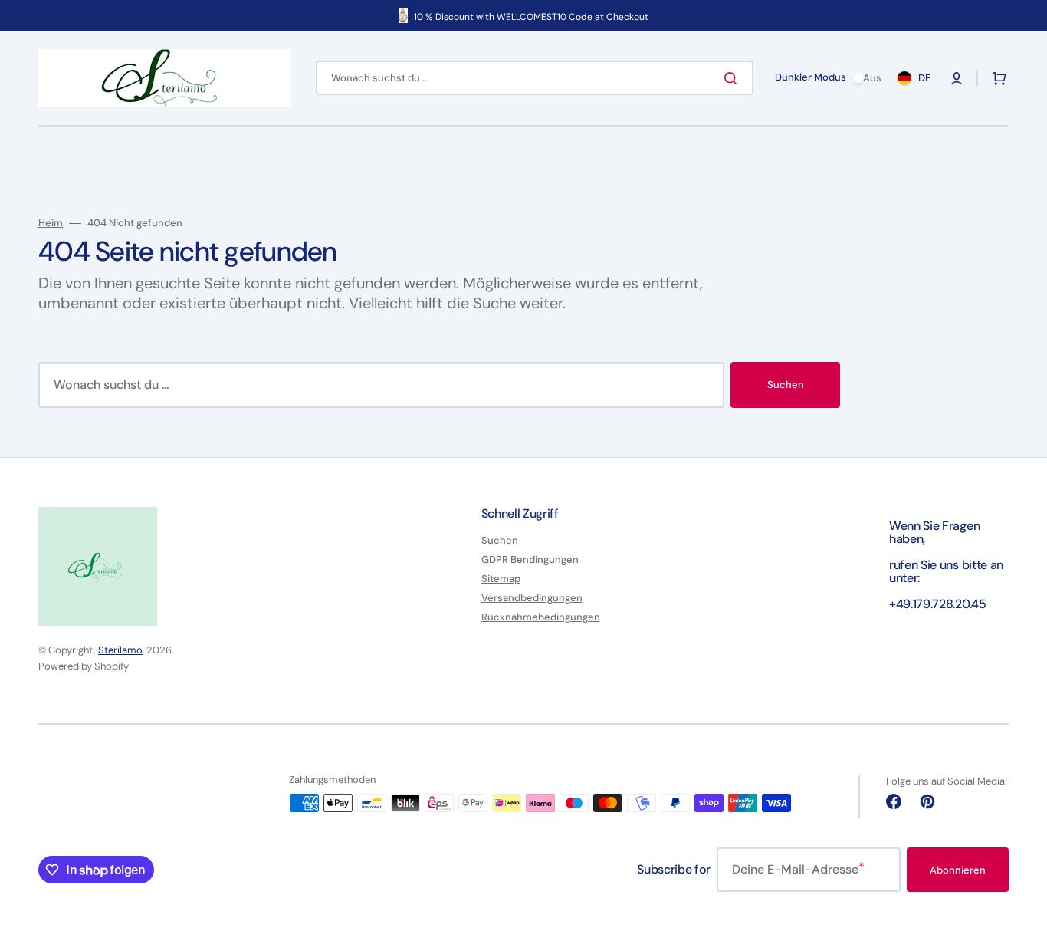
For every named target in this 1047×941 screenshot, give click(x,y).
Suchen (785, 384)
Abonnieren (958, 870)
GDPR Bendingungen (530, 559)
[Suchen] (733, 78)
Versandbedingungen (532, 597)
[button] (956, 78)
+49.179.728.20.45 (937, 604)
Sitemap (500, 578)
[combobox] (534, 78)
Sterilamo (120, 649)
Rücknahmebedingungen (540, 616)
